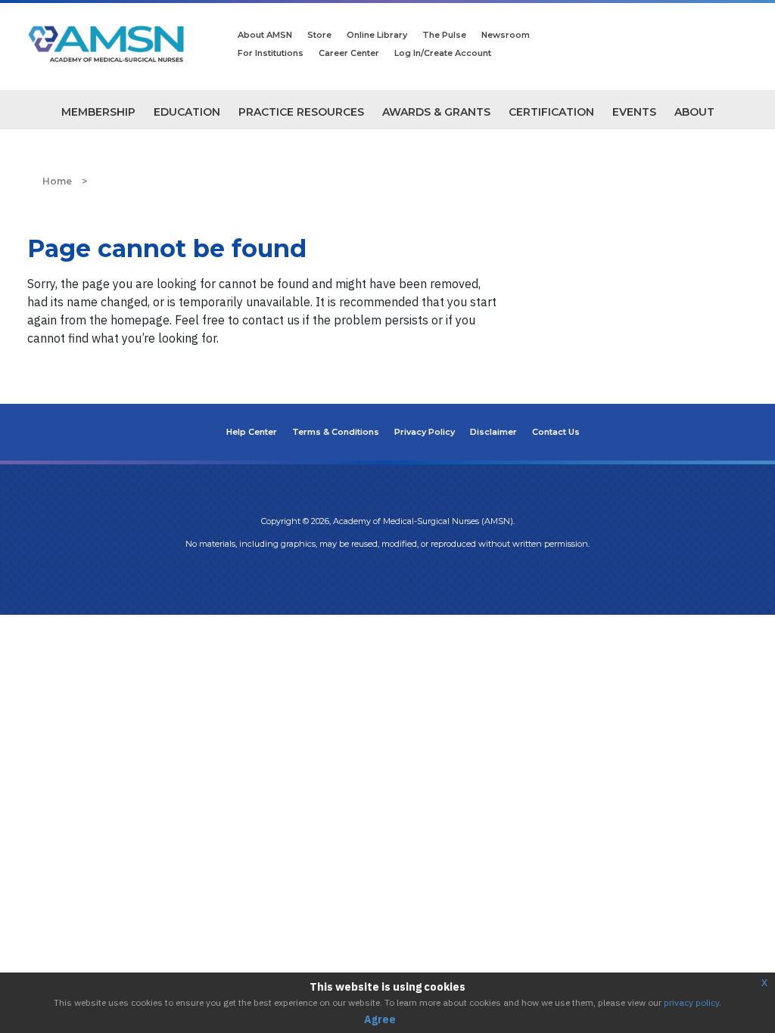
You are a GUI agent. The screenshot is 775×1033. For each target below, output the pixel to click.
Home (57, 181)
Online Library (377, 34)
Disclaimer (493, 432)
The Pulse (444, 34)
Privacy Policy (424, 432)
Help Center (251, 432)
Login (387, 574)
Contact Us (556, 432)
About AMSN (265, 34)
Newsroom (505, 34)
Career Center (349, 53)
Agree (380, 1019)
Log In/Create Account (442, 53)
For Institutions (270, 53)
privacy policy (691, 1002)
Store (319, 34)
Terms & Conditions (335, 432)
